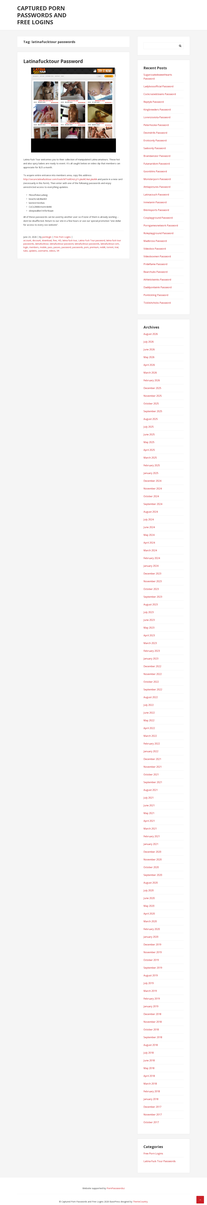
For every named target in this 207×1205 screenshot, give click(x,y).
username (43, 250)
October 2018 (151, 1029)
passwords (77, 247)
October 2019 (151, 960)
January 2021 (151, 844)
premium (94, 247)
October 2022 (151, 681)
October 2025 (151, 403)
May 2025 (149, 442)
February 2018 (152, 1091)
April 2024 (149, 542)
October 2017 (151, 1122)
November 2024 (153, 488)
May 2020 (149, 906)
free (55, 240)
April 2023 (149, 635)
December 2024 (152, 480)
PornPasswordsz (116, 1188)
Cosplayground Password (158, 217)
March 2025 (150, 457)
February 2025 (152, 465)
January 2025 (151, 473)
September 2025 (153, 411)
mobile (43, 247)
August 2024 (151, 511)
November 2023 (153, 581)
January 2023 (151, 658)
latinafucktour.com (110, 243)
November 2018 (153, 1021)
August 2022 (151, 697)
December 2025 (152, 388)
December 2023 (152, 573)
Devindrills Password (155, 132)
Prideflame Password (155, 264)
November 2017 (153, 1114)
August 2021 (151, 790)
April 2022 (149, 728)
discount (36, 240)
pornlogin (47, 236)
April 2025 (149, 450)
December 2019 (152, 944)
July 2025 (149, 426)
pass (50, 247)
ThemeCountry (140, 1201)
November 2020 (153, 859)
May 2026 (149, 357)
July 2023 (149, 612)
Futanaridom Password (157, 163)
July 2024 (149, 519)
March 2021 (150, 828)
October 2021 (151, 774)
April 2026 (149, 365)
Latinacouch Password (156, 194)
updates (33, 250)
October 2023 (151, 589)
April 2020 (149, 913)
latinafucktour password (61, 243)
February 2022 (152, 743)
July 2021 (149, 797)
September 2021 (153, 782)
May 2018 (149, 1068)
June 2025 (149, 434)
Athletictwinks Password (157, 279)
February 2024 (152, 558)
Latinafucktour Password (53, 61)
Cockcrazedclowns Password (160, 94)
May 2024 (149, 535)
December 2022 (152, 666)
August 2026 (151, 334)
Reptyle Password (154, 101)
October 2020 (151, 867)
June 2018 (149, 1060)
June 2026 (149, 349)
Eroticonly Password (155, 140)
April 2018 (149, 1076)
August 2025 (151, 419)
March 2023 (150, 643)
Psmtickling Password (156, 295)
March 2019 (150, 991)
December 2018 (152, 1014)
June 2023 (149, 620)
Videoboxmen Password (157, 256)
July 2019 (149, 983)
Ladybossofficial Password (158, 86)
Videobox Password (155, 248)
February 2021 (152, 836)
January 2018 (151, 1099)
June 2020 (149, 898)
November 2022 (153, 674)
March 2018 (150, 1083)
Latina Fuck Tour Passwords (160, 1161)
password (66, 247)
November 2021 (153, 766)
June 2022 (149, 712)
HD (59, 240)
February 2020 (152, 929)
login (25, 247)
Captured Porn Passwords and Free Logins (42, 15)
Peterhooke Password (156, 125)
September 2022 (153, 689)
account (27, 240)
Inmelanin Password (155, 202)
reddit (102, 247)
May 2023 (149, 627)
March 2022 (150, 736)
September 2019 (153, 967)
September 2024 (153, 504)
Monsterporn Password (157, 179)
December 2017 (152, 1106)
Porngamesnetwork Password (161, 225)
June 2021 (149, 805)
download (47, 240)
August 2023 (151, 604)
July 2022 (149, 705)
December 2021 (152, 759)
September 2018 (153, 1037)
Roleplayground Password (158, 233)
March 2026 (150, 372)
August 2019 (151, 975)
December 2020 (152, 851)
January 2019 (151, 1006)
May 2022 (149, 720)
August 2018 (151, 1045)
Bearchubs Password (155, 272)
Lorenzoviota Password (157, 117)
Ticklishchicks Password (157, 302)
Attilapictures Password (157, 187)
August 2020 (151, 882)
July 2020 (149, 890)
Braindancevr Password (157, 156)
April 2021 (149, 821)
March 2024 (150, 550)
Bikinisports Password (156, 210)
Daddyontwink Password (158, 287)
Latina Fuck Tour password (91, 240)
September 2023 (153, 596)
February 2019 (152, 998)
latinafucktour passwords (87, 243)
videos (52, 250)
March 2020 (150, 921)
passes (56, 247)
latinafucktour (42, 243)
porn (86, 247)
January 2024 (151, 565)
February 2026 (152, 380)
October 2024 (151, 496)
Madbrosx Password (155, 241)
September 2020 (153, 875)
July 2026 (149, 341)
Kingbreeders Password (157, 109)
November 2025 (153, 395)
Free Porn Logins (62, 236)
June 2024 (149, 527)
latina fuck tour (69, 240)
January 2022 (151, 751)
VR (58, 250)
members (34, 247)
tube (25, 250)
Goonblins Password (155, 171)
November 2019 (153, 952)
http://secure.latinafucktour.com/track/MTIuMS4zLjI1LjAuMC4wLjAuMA (60, 179)
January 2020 (151, 936)
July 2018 (149, 1052)
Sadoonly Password (155, 148)
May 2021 (149, 813)
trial (116, 247)
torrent (110, 247)
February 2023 (152, 651)
